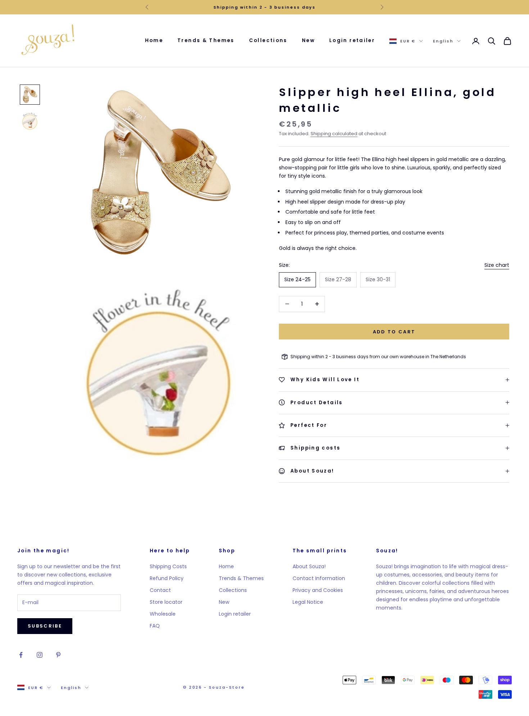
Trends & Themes (206, 40)
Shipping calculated (334, 133)
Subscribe (45, 625)
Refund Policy (167, 578)
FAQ (155, 625)
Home (154, 40)
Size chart (496, 265)
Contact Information (319, 578)
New (308, 40)
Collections (268, 40)
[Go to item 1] (30, 95)
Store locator (166, 602)
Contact (160, 590)
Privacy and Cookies (318, 590)
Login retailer (352, 40)
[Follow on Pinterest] (58, 654)
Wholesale (163, 613)
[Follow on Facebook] (20, 654)
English (443, 41)
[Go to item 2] (30, 121)
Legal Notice (308, 602)
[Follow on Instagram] (39, 654)
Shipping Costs (168, 566)
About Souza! (309, 566)
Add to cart (394, 331)
